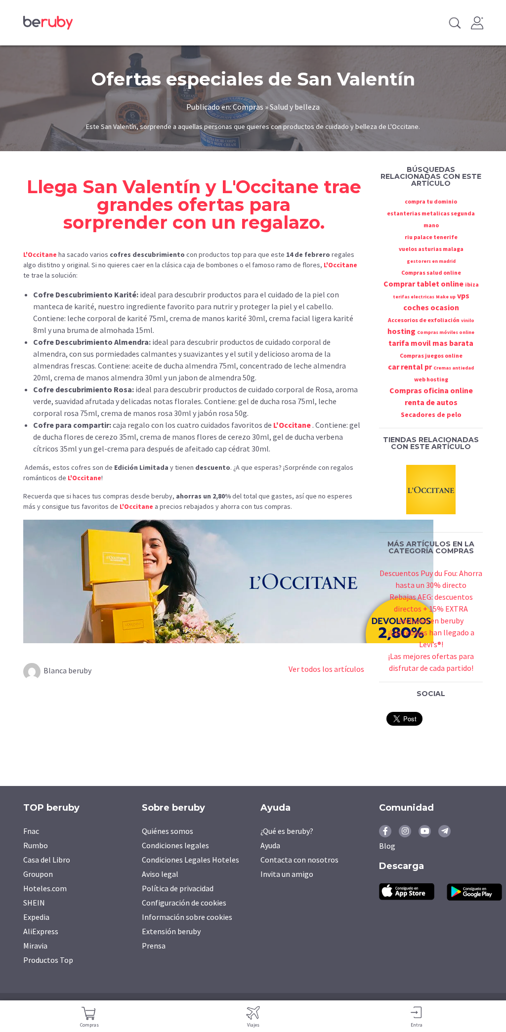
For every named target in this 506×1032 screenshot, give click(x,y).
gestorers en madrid (431, 261)
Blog (387, 846)
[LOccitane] (431, 488)
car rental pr (410, 367)
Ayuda (270, 845)
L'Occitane (270, 187)
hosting (401, 331)
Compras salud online (431, 272)
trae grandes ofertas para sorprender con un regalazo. (212, 204)
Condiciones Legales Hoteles (190, 860)
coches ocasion (431, 307)
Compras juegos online (431, 355)
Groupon (38, 874)
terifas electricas (413, 296)
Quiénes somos (167, 831)
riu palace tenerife (431, 237)
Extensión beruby (171, 931)
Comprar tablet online (423, 284)
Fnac (31, 831)
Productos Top (48, 960)
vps (463, 295)
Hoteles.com (45, 888)
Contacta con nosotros (299, 860)
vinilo (467, 320)
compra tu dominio (431, 201)
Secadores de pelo (431, 414)
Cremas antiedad (453, 368)
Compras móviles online (445, 332)
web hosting (431, 379)
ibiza (472, 284)
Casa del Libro (46, 860)
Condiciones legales (175, 845)
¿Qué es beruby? (286, 831)
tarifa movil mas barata (430, 343)
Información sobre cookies (187, 917)
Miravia (35, 945)
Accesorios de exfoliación (424, 320)
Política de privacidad (177, 888)
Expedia (36, 917)
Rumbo (35, 845)
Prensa (154, 945)
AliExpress (40, 931)
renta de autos (431, 402)
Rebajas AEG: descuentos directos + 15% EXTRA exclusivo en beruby (431, 608)
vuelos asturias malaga (431, 248)
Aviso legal (160, 874)
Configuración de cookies (184, 903)
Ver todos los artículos (326, 669)
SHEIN (34, 903)
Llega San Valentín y (124, 187)
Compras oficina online (431, 390)
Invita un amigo (286, 874)
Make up (446, 296)
